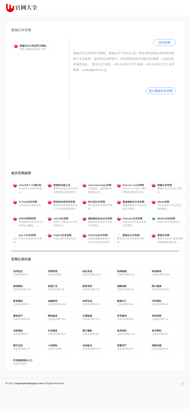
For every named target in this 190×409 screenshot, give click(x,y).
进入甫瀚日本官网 (161, 90)
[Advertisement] (124, 125)
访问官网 (164, 42)
